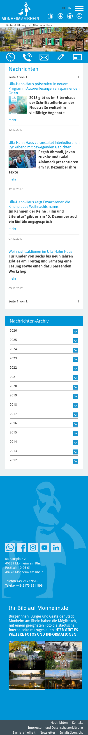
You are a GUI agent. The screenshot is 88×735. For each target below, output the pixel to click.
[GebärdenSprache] (71, 16)
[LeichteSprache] (61, 16)
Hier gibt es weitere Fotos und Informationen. (43, 632)
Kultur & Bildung (16, 25)
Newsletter (48, 732)
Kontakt (77, 722)
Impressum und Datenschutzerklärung (55, 727)
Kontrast (52, 16)
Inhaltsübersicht (71, 732)
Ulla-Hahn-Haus (42, 25)
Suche (80, 16)
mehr (12, 120)
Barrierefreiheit (23, 732)
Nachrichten (59, 722)
